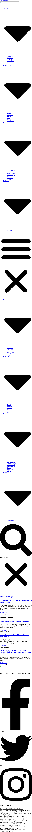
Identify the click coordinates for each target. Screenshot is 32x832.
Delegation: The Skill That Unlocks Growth (14, 621)
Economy (9, 116)
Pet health (9, 230)
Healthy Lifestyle (11, 172)
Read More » (3, 612)
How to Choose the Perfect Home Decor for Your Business (15, 813)
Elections (9, 176)
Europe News (10, 61)
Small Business (10, 121)
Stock (8, 118)
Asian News (10, 56)
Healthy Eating (10, 229)
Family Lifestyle (11, 170)
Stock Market (10, 119)
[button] (16, 265)
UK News (9, 59)
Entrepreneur (10, 115)
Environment (10, 178)
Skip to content (4, 0)
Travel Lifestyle (11, 175)
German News (10, 64)
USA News (10, 58)
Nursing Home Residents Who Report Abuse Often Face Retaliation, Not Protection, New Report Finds (14, 824)
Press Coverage (6, 596)
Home (1, 593)
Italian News (10, 62)
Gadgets (9, 179)
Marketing (9, 113)
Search (2, 557)
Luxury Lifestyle (11, 173)
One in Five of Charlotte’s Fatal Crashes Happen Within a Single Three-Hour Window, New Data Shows (15, 652)
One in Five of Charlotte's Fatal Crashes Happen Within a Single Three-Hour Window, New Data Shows (15, 818)
